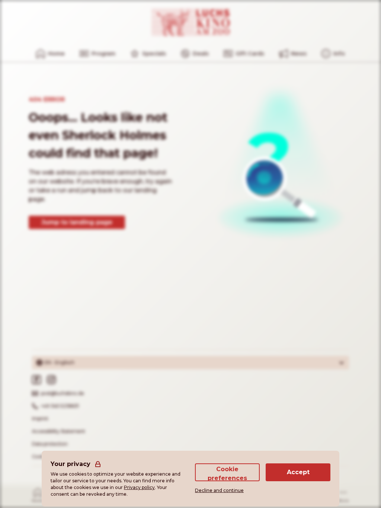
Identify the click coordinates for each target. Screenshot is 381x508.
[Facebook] (36, 379)
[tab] (38, 495)
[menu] (333, 53)
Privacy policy (139, 487)
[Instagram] (51, 379)
